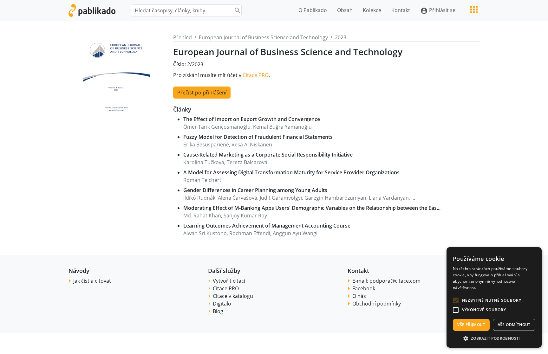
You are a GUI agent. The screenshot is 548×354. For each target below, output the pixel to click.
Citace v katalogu (233, 296)
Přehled (182, 37)
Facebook (363, 288)
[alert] (494, 297)
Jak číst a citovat (92, 280)
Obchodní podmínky (376, 303)
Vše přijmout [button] (471, 324)
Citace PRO (256, 75)
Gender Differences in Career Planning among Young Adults (255, 190)
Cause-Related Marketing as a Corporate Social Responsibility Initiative (268, 154)
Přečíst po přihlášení (201, 92)
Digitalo (222, 303)
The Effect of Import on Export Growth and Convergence (251, 119)
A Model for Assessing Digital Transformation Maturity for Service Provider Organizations (291, 172)
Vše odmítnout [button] (514, 324)
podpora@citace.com (395, 280)
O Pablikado (312, 10)
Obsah (345, 10)
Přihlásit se (437, 11)
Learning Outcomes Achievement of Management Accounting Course (266, 225)
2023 (340, 37)
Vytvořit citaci (229, 280)
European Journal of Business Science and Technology (263, 37)
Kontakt (400, 10)
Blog (218, 311)
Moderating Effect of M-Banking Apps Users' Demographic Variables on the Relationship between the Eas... (311, 207)
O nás (359, 296)
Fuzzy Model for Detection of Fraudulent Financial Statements (258, 136)
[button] (455, 300)
